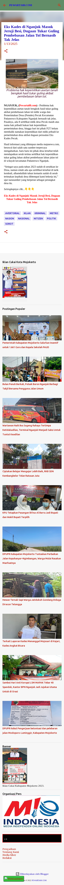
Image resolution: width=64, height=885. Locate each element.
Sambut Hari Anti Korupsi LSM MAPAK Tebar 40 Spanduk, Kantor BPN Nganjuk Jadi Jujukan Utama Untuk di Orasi (29, 687)
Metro (54, 213)
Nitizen (38, 218)
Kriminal (40, 213)
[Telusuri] (59, 5)
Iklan (27, 213)
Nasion (9, 218)
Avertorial (12, 213)
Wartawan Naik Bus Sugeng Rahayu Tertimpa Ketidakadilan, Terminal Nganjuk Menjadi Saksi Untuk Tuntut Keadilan (31, 430)
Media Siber (9, 855)
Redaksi (6, 857)
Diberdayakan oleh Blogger (34, 874)
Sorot (9, 223)
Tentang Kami (10, 852)
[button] (6, 51)
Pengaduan (9, 849)
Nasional (24, 218)
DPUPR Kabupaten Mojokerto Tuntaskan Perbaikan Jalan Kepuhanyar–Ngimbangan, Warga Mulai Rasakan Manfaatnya (31, 558)
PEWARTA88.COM (20, 5)
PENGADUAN (15, 878)
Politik (51, 218)
